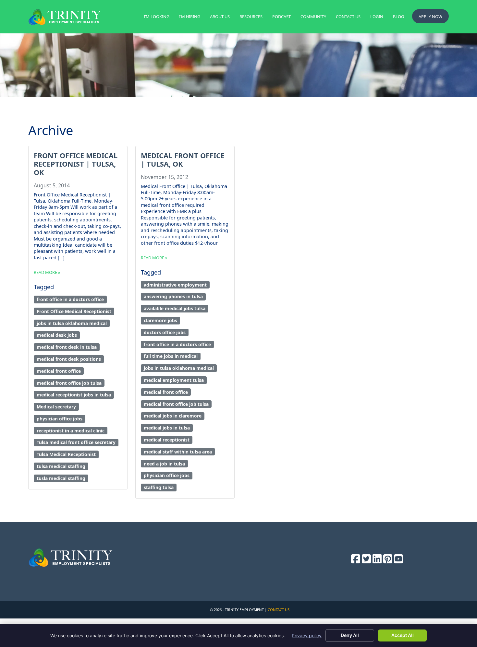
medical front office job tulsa (69, 383)
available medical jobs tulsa (174, 308)
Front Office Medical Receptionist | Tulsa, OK (75, 164)
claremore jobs (160, 320)
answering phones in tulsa (173, 296)
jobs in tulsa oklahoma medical (72, 323)
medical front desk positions (69, 359)
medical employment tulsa (174, 380)
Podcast (281, 16)
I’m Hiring (189, 16)
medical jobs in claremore (173, 416)
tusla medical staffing (61, 478)
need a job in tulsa (164, 464)
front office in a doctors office (70, 299)
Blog (398, 16)
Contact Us (348, 16)
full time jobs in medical (171, 356)
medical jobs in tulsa (167, 428)
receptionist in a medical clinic (70, 431)
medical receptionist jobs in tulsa (74, 395)
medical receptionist (167, 440)
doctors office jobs (165, 332)
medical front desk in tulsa (67, 347)
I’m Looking (156, 16)
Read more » (47, 272)
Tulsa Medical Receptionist (66, 454)
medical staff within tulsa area (178, 452)
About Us (220, 16)
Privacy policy (307, 635)
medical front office (59, 371)
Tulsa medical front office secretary (76, 442)
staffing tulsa (159, 487)
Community (313, 16)
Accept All (402, 635)
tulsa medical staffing (61, 466)
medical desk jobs (57, 335)
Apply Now (430, 16)
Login (376, 16)
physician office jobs (59, 419)
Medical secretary (56, 407)
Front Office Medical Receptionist (74, 311)
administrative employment (175, 285)
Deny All (350, 635)
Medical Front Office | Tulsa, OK (183, 160)
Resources (251, 16)
